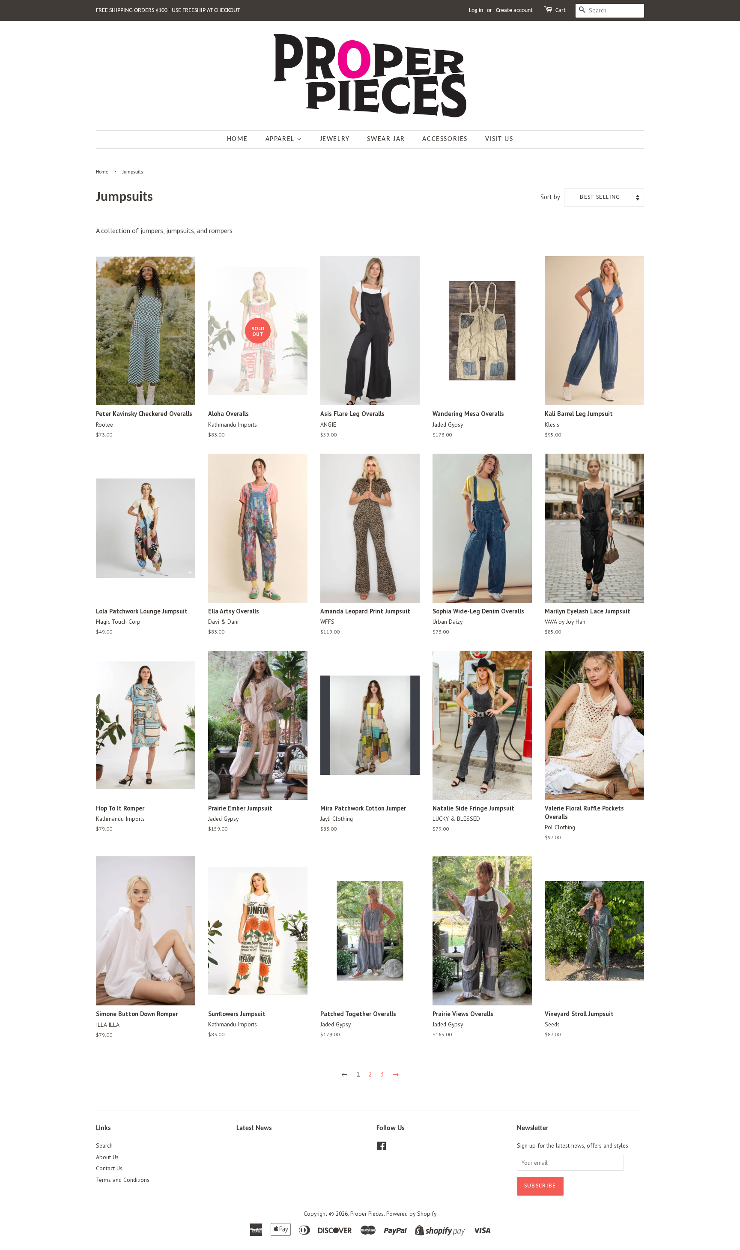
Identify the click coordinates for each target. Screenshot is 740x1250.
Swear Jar (386, 139)
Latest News (254, 1128)
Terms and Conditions (122, 1180)
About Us (107, 1157)
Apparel (281, 139)
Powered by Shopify (411, 1213)
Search (104, 1145)
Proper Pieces (367, 1213)
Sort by (550, 197)
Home (237, 139)
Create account (514, 10)
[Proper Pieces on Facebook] (381, 1147)
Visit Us (499, 139)
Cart (560, 10)
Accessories (445, 139)
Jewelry (335, 139)
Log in (476, 10)
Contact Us (109, 1168)
